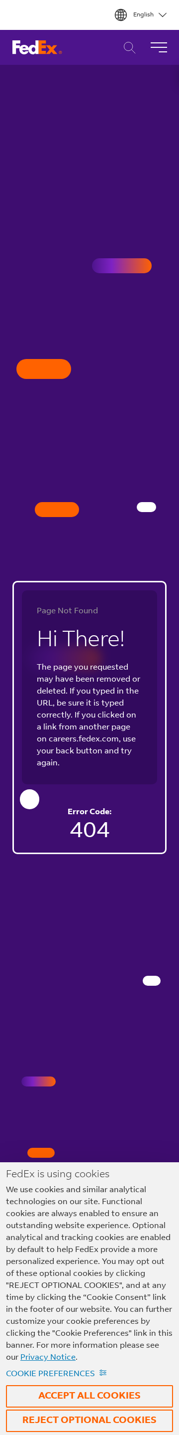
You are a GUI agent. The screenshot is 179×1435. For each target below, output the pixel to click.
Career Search (127, 47)
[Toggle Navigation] (159, 47)
